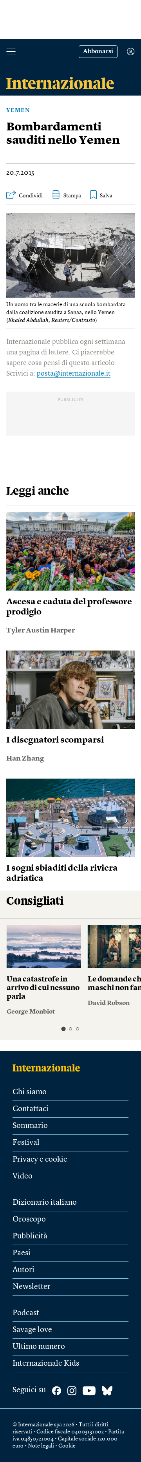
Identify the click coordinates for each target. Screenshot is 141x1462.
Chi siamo (30, 1092)
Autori (23, 1270)
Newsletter (32, 1287)
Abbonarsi (98, 52)
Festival (26, 1143)
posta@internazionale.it (73, 373)
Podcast (26, 1313)
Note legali (41, 1446)
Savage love (32, 1330)
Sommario (30, 1126)
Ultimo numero (39, 1347)
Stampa (72, 196)
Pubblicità (30, 1236)
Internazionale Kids (46, 1364)
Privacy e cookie (40, 1160)
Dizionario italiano (45, 1203)
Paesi (22, 1253)
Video (23, 1176)
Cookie (67, 1446)
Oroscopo (29, 1219)
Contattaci (31, 1109)
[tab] (63, 1029)
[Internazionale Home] (49, 1068)
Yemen (18, 110)
